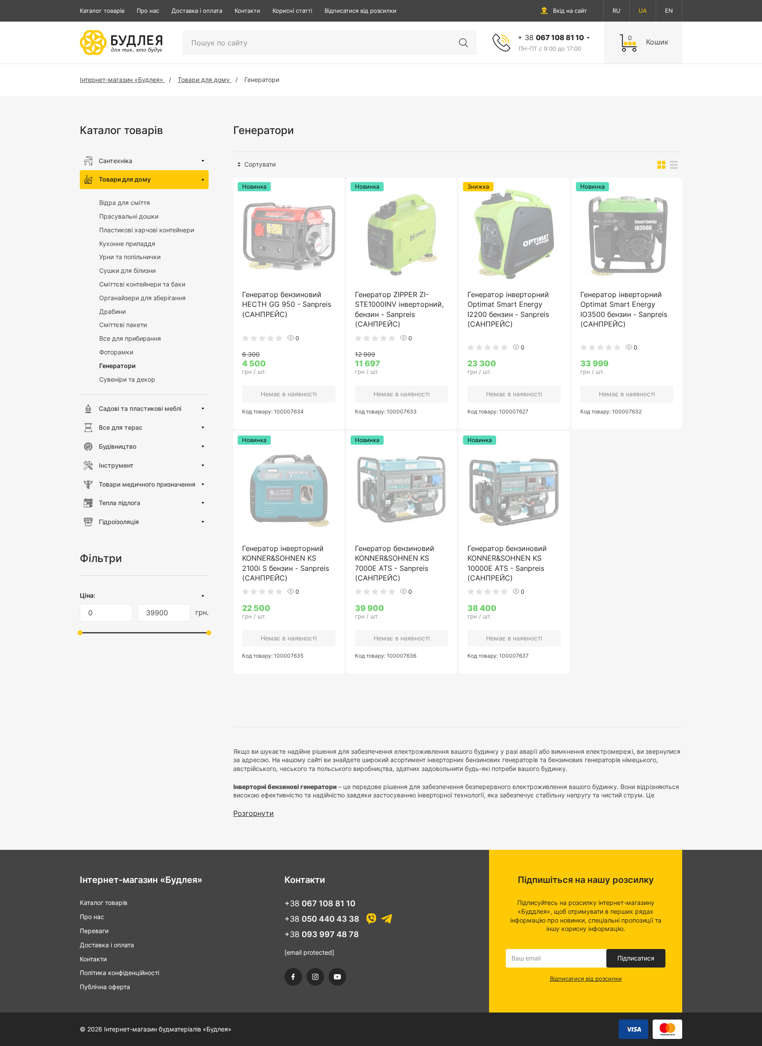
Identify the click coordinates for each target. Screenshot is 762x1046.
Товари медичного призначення (147, 484)
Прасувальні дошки (128, 216)
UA (643, 10)
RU (616, 10)
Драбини (112, 311)
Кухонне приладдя (127, 243)
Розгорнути (253, 813)
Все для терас (120, 427)
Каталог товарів (102, 10)
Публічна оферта (105, 986)
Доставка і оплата (197, 10)
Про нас (148, 10)
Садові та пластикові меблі (140, 408)
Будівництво (117, 446)
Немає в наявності (289, 394)
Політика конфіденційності (119, 972)
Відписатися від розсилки (360, 10)
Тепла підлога (119, 502)
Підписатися (635, 958)
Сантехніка (115, 160)
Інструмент (116, 465)
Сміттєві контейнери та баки (142, 284)
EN (669, 10)
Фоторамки (116, 352)
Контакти (247, 10)
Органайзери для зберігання (142, 298)
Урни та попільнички (130, 257)
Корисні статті (292, 10)
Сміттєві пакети (123, 324)
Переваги (94, 930)
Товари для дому (125, 179)
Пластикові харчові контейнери (146, 230)
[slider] (80, 632)
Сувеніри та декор (127, 379)
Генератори (117, 365)
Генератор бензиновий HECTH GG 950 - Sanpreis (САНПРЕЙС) (286, 304)
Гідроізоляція (119, 521)
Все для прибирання (130, 338)
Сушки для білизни (127, 270)
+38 (319, 903)
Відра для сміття (124, 202)
